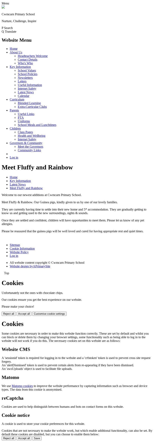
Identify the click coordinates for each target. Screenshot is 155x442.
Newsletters (25, 77)
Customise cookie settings (49, 313)
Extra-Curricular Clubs (32, 106)
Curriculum (17, 99)
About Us (16, 52)
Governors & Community (26, 143)
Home (14, 48)
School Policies (27, 74)
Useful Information (30, 85)
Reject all (8, 313)
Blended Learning (29, 103)
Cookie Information (22, 248)
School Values (27, 70)
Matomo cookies (22, 386)
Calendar (23, 96)
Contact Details (27, 59)
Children (15, 128)
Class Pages (25, 132)
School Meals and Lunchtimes (37, 125)
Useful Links (26, 114)
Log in (14, 157)
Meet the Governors (30, 146)
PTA (21, 117)
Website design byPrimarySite (30, 266)
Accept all (24, 313)
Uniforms (24, 121)
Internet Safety (27, 88)
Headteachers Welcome (33, 56)
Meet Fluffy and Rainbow (26, 188)
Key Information (20, 66)
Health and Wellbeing (31, 135)
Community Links (29, 150)
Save (37, 438)
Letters (22, 81)
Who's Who (25, 63)
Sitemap (15, 245)
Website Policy (19, 252)
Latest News (26, 92)
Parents (14, 110)
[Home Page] (3, 7)
